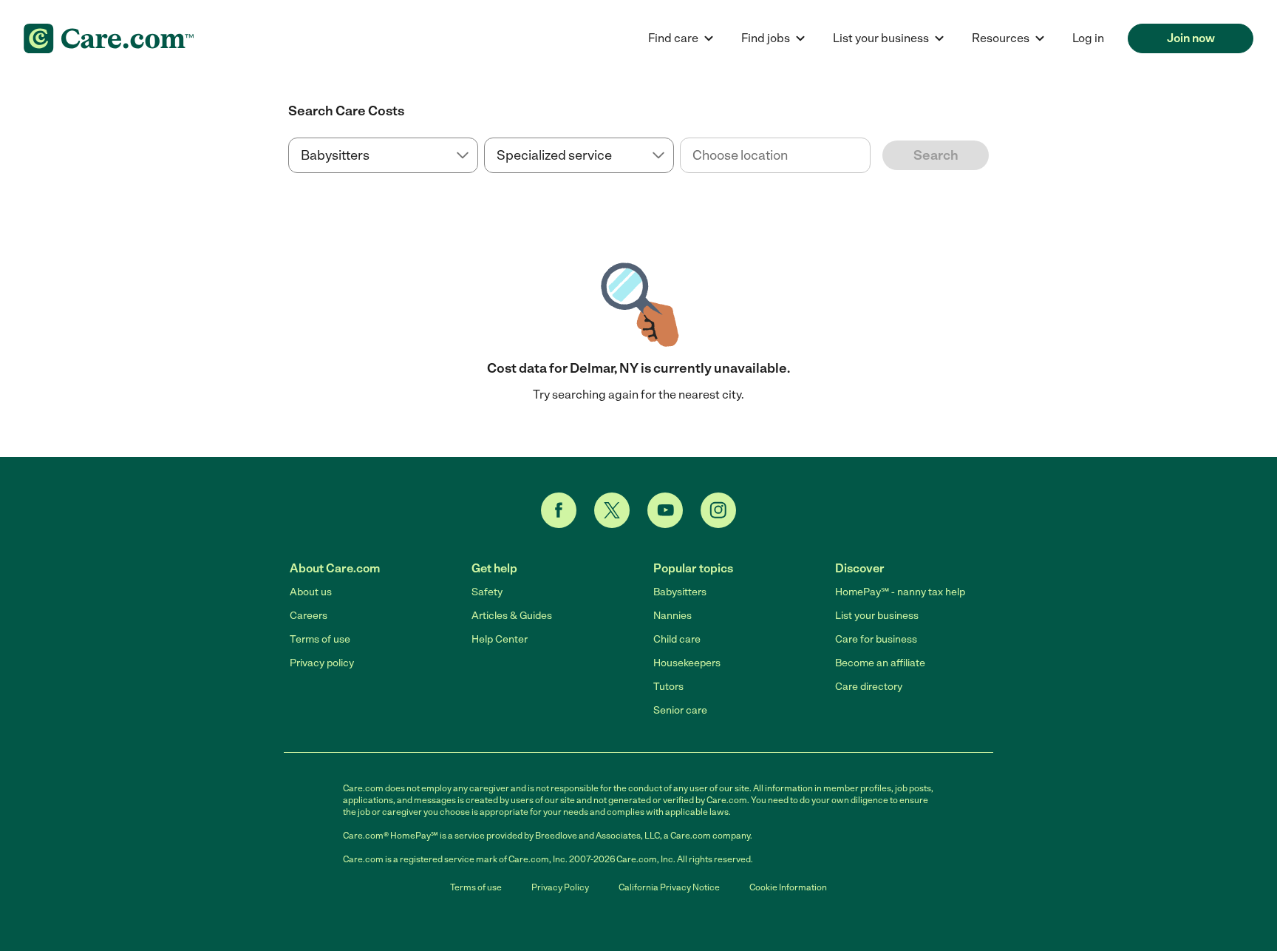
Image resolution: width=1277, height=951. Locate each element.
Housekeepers (687, 663)
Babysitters (679, 592)
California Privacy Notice (669, 887)
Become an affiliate (880, 663)
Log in (1088, 38)
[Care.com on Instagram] (718, 510)
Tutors (668, 686)
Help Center (499, 639)
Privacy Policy (560, 887)
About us (311, 592)
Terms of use (320, 639)
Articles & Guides (511, 615)
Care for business (876, 639)
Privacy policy (322, 663)
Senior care (680, 710)
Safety (487, 592)
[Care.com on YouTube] (665, 510)
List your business (877, 615)
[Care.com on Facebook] (558, 510)
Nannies (672, 615)
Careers (308, 615)
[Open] (870, 156)
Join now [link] (1191, 38)
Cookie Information (788, 887)
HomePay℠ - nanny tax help (900, 592)
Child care (677, 639)
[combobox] (775, 155)
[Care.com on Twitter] (612, 510)
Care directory (868, 686)
